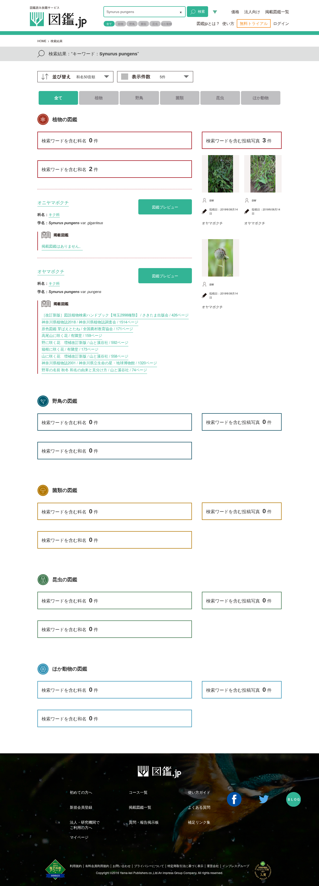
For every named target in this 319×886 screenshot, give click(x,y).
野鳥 (132, 24)
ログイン (281, 23)
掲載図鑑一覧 (277, 11)
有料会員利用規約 (97, 866)
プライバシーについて (149, 866)
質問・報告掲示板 (144, 822)
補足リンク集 (199, 822)
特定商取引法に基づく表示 (185, 866)
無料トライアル (254, 23)
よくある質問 (199, 807)
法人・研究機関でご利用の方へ (85, 824)
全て (109, 24)
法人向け (252, 11)
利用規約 (76, 866)
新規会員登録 (81, 807)
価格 (235, 11)
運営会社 (213, 866)
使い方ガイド (199, 792)
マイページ (79, 837)
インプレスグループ (235, 866)
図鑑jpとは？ (208, 23)
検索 (201, 11)
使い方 (228, 23)
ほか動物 (166, 24)
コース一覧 (138, 792)
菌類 (143, 24)
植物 (120, 24)
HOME (41, 41)
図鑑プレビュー (165, 206)
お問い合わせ (122, 866)
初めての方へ (81, 792)
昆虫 (155, 24)
